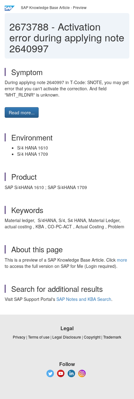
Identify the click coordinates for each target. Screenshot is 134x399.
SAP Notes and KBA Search (83, 299)
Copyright (92, 337)
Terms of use (39, 337)
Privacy (19, 337)
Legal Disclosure (66, 337)
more (122, 260)
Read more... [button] (22, 112)
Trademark (112, 337)
